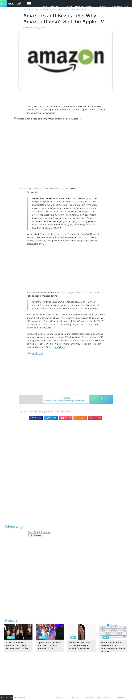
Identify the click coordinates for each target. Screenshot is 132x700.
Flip (62, 417)
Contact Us (74, 697)
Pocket (97, 418)
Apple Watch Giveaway (39, 532)
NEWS (44, 7)
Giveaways (121, 697)
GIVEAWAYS (66, 7)
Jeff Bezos (65, 411)
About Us (59, 697)
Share (38, 418)
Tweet (53, 418)
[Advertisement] (66, 97)
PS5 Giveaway (35, 535)
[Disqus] (66, 489)
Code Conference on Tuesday (57, 106)
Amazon (77, 106)
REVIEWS (79, 7)
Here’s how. (59, 347)
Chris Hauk (28, 27)
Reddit (82, 418)
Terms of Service (103, 697)
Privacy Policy (88, 697)
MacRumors (37, 353)
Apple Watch (115, 7)
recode (74, 188)
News (39, 9)
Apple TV (101, 7)
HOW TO (54, 7)
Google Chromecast (49, 411)
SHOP (88, 7)
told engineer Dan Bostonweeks (69, 334)
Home (25, 9)
